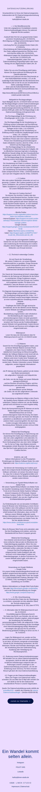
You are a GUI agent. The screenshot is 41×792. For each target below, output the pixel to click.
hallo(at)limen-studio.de (20, 777)
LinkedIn (21, 772)
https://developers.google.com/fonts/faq (24, 588)
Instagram (20, 762)
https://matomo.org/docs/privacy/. (26, 463)
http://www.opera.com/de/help (23, 231)
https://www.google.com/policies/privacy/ (20, 592)
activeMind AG (8, 690)
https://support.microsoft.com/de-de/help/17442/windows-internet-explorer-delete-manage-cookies (21, 221)
